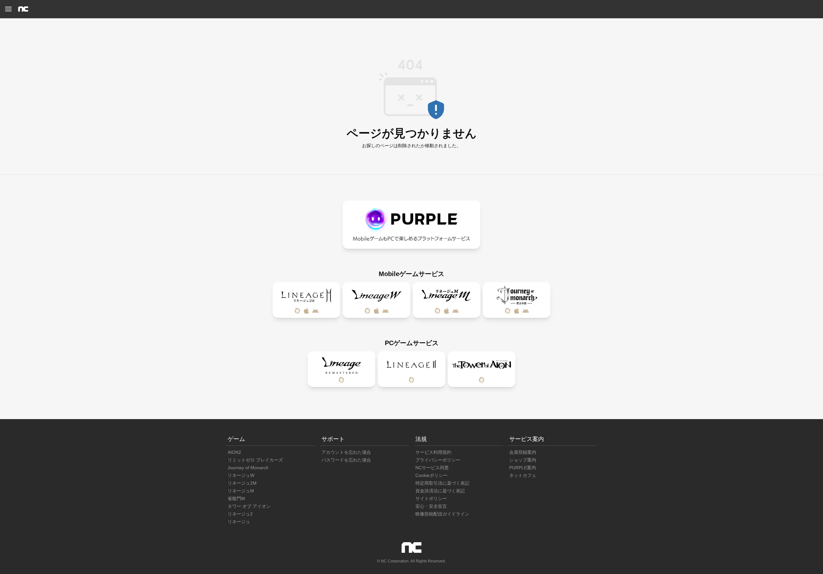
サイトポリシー (431, 498)
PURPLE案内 (522, 467)
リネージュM (241, 490)
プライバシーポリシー (437, 459)
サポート (333, 439)
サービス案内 (526, 439)
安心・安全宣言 (431, 506)
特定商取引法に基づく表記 (442, 483)
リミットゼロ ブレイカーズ (255, 459)
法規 (421, 439)
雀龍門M (236, 498)
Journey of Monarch (248, 467)
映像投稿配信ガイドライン (442, 513)
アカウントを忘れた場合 (346, 452)
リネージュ (239, 521)
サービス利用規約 (433, 452)
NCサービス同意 (432, 467)
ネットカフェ (522, 475)
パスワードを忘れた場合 (346, 459)
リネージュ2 (240, 513)
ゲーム (236, 439)
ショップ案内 (522, 459)
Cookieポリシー (431, 475)
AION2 (234, 452)
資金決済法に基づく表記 (440, 490)
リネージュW (241, 475)
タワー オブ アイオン (249, 506)
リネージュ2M (242, 483)
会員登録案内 (522, 452)
